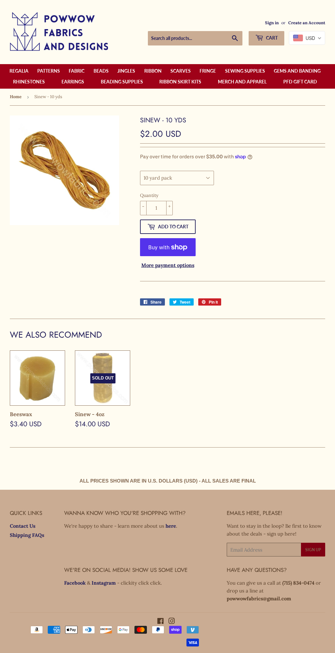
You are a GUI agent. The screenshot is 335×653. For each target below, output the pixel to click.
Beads (101, 71)
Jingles (126, 71)
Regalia (18, 71)
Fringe (208, 71)
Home (16, 96)
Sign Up (313, 549)
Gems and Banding (297, 71)
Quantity (149, 195)
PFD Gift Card (300, 81)
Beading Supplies (122, 81)
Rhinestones (29, 81)
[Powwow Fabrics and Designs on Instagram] (171, 622)
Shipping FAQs (27, 535)
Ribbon (153, 71)
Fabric (76, 71)
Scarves (180, 71)
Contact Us (22, 526)
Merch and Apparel (242, 81)
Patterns (48, 71)
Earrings (73, 81)
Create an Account (306, 22)
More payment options (167, 265)
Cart (271, 38)
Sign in (272, 22)
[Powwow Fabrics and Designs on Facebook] (160, 622)
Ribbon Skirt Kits (180, 81)
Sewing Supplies (245, 71)
